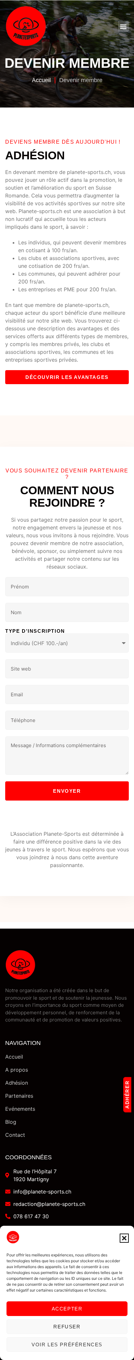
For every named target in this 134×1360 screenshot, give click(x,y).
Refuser (66, 1326)
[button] (124, 1238)
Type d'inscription (35, 631)
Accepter (67, 1308)
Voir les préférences (67, 1344)
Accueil (41, 80)
